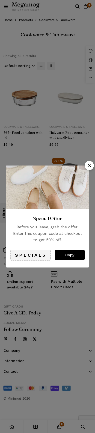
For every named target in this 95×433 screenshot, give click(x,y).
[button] (89, 165)
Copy (69, 255)
